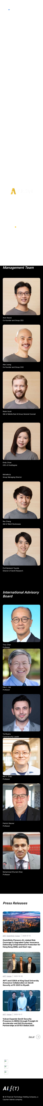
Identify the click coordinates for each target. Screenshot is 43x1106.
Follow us (14, 1072)
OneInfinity (11, 936)
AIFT (4, 936)
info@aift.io (15, 1061)
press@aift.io (15, 1067)
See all (31, 1037)
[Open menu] (38, 8)
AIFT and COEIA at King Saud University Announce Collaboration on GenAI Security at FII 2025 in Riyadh (21, 983)
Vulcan (17, 936)
